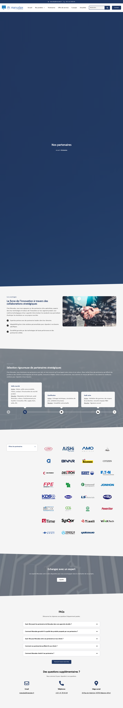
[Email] (26, 683)
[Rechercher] (107, 8)
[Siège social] (96, 683)
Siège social (96, 689)
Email (27, 689)
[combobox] (97, 8)
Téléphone (61, 689)
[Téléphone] (61, 683)
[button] (40, 8)
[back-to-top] (120, 705)
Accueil (58, 150)
